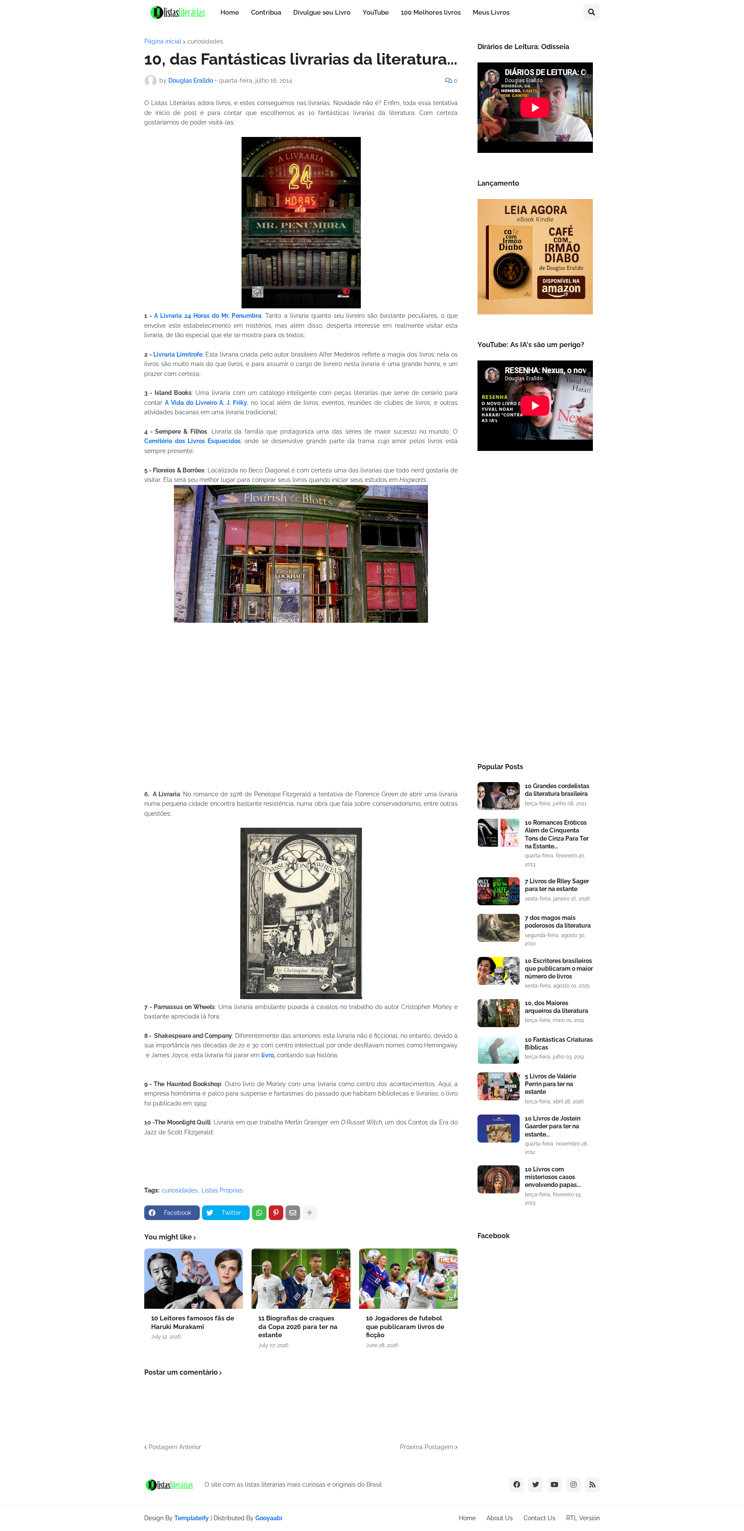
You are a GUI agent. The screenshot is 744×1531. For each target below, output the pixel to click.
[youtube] (554, 1485)
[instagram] (573, 1485)
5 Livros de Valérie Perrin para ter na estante (550, 1084)
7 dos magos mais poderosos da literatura (558, 921)
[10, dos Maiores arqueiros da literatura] (498, 1013)
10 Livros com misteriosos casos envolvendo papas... (553, 1177)
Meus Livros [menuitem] (491, 12)
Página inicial (162, 41)
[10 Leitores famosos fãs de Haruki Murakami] (193, 1278)
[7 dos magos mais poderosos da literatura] (498, 928)
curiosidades (205, 41)
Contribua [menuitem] (266, 12)
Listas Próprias (222, 1190)
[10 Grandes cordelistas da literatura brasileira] (498, 796)
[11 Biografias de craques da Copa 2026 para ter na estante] (300, 1278)
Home (467, 1518)
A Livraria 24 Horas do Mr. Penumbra (207, 315)
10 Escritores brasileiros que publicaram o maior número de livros (559, 968)
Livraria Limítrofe (177, 354)
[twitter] (535, 1485)
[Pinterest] (276, 1212)
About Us (500, 1518)
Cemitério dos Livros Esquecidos (192, 441)
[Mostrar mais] (309, 1212)
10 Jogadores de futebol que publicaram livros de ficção (405, 1326)
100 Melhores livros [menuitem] (431, 12)
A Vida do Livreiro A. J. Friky (206, 402)
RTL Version (583, 1518)
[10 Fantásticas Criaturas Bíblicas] (498, 1050)
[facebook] (516, 1485)
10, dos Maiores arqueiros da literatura (556, 1007)
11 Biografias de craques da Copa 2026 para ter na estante (298, 1326)
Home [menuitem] (229, 12)
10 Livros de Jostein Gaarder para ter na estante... (552, 1126)
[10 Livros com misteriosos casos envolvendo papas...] (498, 1179)
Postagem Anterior (175, 1447)
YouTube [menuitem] (376, 12)
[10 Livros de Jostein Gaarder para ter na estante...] (498, 1129)
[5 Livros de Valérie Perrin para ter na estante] (498, 1086)
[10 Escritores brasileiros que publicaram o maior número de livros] (498, 971)
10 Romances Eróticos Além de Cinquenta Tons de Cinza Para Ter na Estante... (557, 834)
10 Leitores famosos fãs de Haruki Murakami (192, 1322)
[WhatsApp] (259, 1212)
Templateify (191, 1518)
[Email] (292, 1212)
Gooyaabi (268, 1518)
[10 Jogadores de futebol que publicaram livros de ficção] (408, 1278)
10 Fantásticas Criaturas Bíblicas (559, 1043)
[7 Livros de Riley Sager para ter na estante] (498, 891)
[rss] (592, 1485)
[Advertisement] (535, 609)
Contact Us (539, 1518)
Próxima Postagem (426, 1447)
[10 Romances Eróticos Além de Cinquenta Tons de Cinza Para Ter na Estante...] (498, 833)
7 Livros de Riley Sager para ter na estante (557, 885)
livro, (268, 1055)
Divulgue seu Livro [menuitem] (321, 12)
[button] (591, 12)
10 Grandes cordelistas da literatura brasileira (557, 790)
